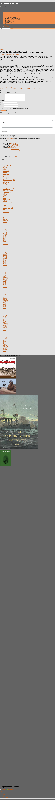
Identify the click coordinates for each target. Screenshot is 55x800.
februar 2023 (5, 252)
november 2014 (5, 347)
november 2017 (5, 312)
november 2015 (5, 335)
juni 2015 (4, 340)
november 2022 (5, 255)
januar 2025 (5, 230)
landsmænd (5, 193)
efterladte (5, 169)
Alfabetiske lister (7, 20)
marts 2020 (4, 286)
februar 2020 (5, 287)
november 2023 (5, 244)
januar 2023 (5, 253)
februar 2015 (5, 344)
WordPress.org (5, 797)
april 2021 (4, 273)
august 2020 (5, 281)
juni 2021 (4, 271)
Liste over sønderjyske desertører (10, 17)
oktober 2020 (5, 279)
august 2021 (5, 269)
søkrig (5, 206)
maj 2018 (4, 307)
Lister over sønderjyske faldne (10, 14)
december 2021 (5, 266)
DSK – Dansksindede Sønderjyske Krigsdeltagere (13, 18)
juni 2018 (4, 306)
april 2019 (4, 296)
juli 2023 (4, 247)
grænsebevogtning (6, 177)
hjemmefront (5, 178)
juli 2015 (4, 339)
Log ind (4, 794)
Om (3, 10)
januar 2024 (5, 242)
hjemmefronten (9, 180)
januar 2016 (5, 333)
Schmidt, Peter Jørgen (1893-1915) (14, 154)
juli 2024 (4, 236)
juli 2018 (4, 305)
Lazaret (5, 194)
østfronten (6, 212)
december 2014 (5, 346)
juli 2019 (4, 293)
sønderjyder (8, 208)
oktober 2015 (5, 336)
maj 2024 (4, 238)
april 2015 (4, 342)
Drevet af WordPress (3, 799)
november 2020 (5, 278)
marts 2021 (4, 274)
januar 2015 (5, 345)
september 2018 (5, 303)
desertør (1, 87)
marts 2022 (4, 263)
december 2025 (5, 220)
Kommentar (2, 100)
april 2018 (4, 308)
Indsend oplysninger (10, 138)
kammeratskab (6, 189)
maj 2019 (4, 295)
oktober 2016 (5, 325)
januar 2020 (5, 288)
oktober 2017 (5, 313)
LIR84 (4, 195)
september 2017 (5, 314)
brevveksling (7, 165)
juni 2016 (4, 329)
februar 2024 (5, 241)
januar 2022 (5, 265)
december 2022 (5, 254)
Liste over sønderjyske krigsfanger (10, 16)
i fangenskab (6, 181)
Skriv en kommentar (15, 54)
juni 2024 (4, 237)
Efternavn (3, 126)
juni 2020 (4, 283)
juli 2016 (4, 328)
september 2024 (5, 234)
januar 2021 (5, 276)
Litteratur (6, 13)
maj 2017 (4, 318)
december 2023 (5, 243)
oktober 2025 (5, 222)
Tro (4, 209)
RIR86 (5, 200)
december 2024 (5, 231)
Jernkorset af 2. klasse (7, 186)
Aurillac (5, 164)
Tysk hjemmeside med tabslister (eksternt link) (12, 19)
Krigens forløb (7, 23)
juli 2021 (4, 270)
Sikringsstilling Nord (9, 87)
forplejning (6, 174)
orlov (4, 198)
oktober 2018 (5, 302)
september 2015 (5, 337)
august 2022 (5, 258)
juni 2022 (4, 260)
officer (4, 197)
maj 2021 (4, 272)
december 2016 (5, 323)
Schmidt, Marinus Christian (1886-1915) (17, 150)
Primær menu (3, 6)
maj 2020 (4, 284)
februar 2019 (5, 298)
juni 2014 (4, 352)
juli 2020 (4, 282)
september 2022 (5, 257)
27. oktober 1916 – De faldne (7, 88)
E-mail (1, 104)
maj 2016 (4, 330)
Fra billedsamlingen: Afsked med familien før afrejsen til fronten (28, 88)
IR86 (5, 184)
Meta (2, 792)
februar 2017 (5, 321)
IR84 (6, 182)
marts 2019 (4, 297)
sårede (6, 205)
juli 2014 (4, 351)
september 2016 (5, 326)
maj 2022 (4, 261)
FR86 (6, 176)
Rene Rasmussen (9, 54)
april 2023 (4, 250)
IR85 (4, 183)
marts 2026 (4, 217)
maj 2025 (4, 226)
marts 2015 (4, 343)
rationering (6, 199)
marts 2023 (4, 251)
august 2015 (5, 338)
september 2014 (5, 349)
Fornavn (3, 122)
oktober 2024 (5, 233)
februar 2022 (5, 264)
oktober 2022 (5, 256)
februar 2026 (5, 218)
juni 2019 (4, 294)
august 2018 (5, 304)
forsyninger (5, 175)
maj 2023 (4, 249)
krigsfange (8, 190)
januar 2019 (5, 299)
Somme (5, 203)
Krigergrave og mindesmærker (10, 15)
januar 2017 (5, 322)
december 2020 (5, 277)
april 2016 (4, 331)
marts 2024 (4, 240)
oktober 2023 (5, 245)
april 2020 (4, 285)
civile (4, 166)
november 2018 (5, 301)
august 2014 (5, 350)
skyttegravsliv (7, 202)
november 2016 (5, 324)
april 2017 (4, 319)
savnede (5, 201)
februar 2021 (5, 275)
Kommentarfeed (5, 796)
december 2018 (5, 300)
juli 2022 (4, 259)
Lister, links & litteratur (6, 11)
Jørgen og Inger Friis (8, 188)
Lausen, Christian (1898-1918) (13, 144)
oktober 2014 (5, 348)
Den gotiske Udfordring (14, 143)
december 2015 (5, 334)
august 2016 (5, 327)
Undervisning (7, 12)
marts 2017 (4, 320)
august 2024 (5, 235)
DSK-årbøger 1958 (3, 85)
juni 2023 (4, 248)
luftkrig (4, 196)
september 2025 (5, 223)
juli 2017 (4, 316)
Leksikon (4, 24)
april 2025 (4, 227)
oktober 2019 (5, 290)
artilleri (5, 163)
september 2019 (5, 291)
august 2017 (5, 315)
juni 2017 (4, 317)
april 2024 (4, 239)
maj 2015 (4, 341)
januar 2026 (5, 219)
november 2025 (5, 221)
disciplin (4, 168)
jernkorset (5, 185)
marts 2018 (4, 309)
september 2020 (5, 280)
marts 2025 (4, 228)
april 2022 (4, 262)
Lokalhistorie (5, 25)
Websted (1, 106)
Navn (1, 102)
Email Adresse (5, 118)
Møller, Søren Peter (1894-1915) (16, 148)
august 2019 (5, 292)
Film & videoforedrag (8, 22)
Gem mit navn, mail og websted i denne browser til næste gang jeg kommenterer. (15, 108)
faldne (6, 171)
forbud (5, 173)
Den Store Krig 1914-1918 (9, 3)
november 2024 (5, 232)
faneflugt (4, 87)
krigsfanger (7, 192)
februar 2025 (5, 229)
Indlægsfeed (5, 795)
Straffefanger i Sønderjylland (10, 21)
